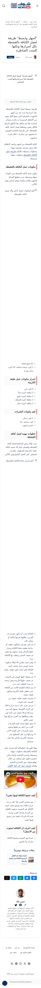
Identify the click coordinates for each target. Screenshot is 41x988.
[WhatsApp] (20, 878)
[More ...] (7, 878)
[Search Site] (3, 6)
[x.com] (25, 964)
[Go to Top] (4, 983)
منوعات (25, 22)
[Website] (25, 905)
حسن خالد (29, 57)
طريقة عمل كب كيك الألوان (19, 766)
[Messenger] (27, 878)
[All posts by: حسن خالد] (20, 893)
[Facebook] (34, 878)
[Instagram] (21, 964)
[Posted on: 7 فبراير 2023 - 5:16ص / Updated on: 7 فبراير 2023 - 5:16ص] (22, 57)
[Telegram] (16, 964)
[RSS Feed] (12, 964)
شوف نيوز (33, 22)
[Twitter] (14, 878)
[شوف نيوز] (20, 5)
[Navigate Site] (37, 6)
